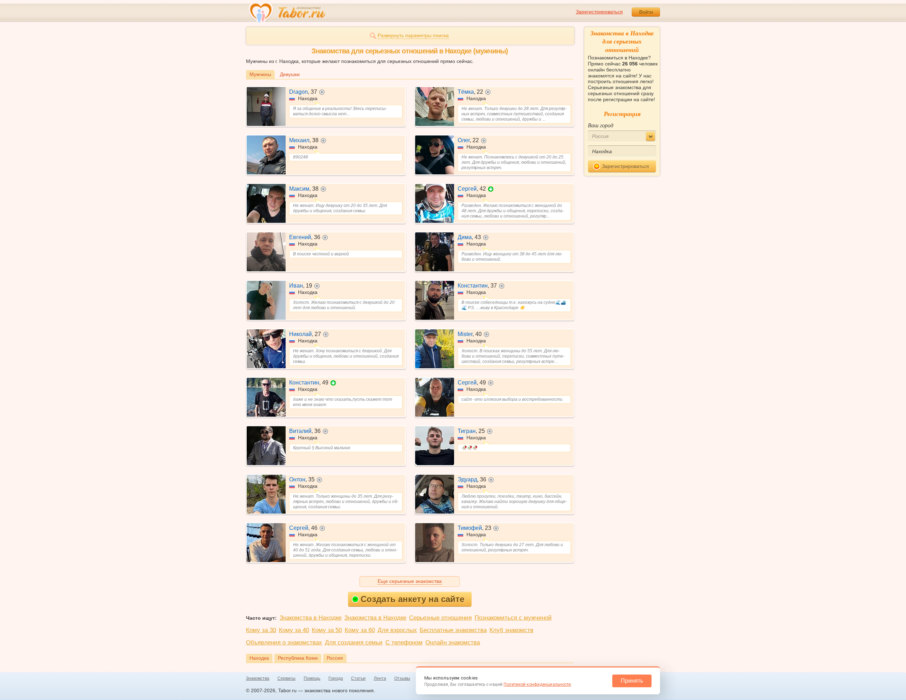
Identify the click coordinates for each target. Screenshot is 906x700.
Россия (335, 658)
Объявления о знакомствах (284, 642)
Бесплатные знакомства (453, 630)
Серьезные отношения (440, 617)
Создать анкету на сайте (412, 599)
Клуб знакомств (511, 630)
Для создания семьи (354, 642)
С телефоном (404, 642)
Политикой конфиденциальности (537, 684)
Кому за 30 (261, 630)
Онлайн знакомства (452, 642)
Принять (632, 681)
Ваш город (600, 125)
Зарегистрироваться (599, 12)
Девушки (290, 74)
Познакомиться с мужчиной (513, 617)
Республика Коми (298, 658)
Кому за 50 (327, 630)
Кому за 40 (294, 630)
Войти (646, 12)
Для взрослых (397, 630)
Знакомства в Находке (311, 617)
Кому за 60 (360, 630)
